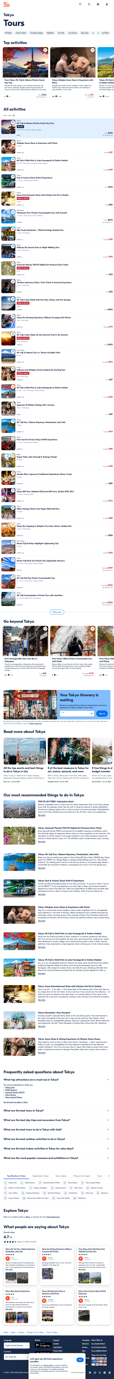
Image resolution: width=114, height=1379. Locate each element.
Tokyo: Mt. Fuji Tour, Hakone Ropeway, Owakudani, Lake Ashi (20, 1250)
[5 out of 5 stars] (20, 1255)
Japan (13, 1332)
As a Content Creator (99, 1347)
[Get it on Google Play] (43, 1345)
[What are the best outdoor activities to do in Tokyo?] (108, 1139)
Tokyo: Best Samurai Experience (17, 1291)
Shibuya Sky (10, 1088)
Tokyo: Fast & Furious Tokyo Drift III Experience (92, 1292)
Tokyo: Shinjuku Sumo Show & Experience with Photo (53, 1292)
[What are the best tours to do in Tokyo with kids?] (108, 1129)
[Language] (98, 4)
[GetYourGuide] (7, 4)
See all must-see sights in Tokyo (16, 1102)
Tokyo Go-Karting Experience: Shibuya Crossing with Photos (57, 1250)
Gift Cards (85, 1358)
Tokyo (27, 1217)
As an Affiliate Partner (99, 1351)
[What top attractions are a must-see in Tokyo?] (108, 1079)
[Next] (109, 760)
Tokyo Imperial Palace (13, 1097)
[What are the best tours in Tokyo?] (108, 1110)
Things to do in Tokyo (35, 1332)
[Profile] (106, 4)
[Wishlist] (80, 4)
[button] (57, 128)
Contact (56, 1344)
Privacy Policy (57, 1351)
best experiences (53, 1217)
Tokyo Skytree (10, 1095)
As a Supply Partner (98, 1344)
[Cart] (89, 4)
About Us (85, 1344)
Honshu (21, 1332)
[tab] (16, 1176)
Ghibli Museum (11, 1090)
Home (6, 1332)
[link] (57, 128)
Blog (83, 1351)
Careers (84, 1347)
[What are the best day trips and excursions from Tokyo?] (108, 1120)
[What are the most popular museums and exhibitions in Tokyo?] (108, 1158)
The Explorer (85, 1363)
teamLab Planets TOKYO (15, 1092)
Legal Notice (57, 1347)
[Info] (14, 116)
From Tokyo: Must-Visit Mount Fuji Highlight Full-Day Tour (91, 1250)
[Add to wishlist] (45, 50)
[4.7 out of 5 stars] (10, 1241)
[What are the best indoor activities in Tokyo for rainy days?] (108, 1148)
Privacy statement (35, 724)
